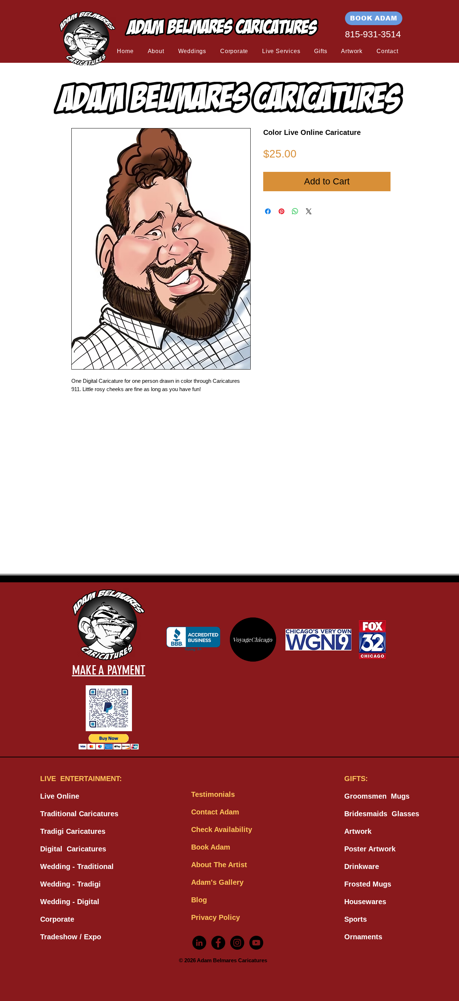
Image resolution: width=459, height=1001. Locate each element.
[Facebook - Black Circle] (218, 943)
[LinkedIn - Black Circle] (199, 943)
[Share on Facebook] (268, 211)
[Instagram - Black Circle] (237, 943)
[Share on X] (308, 211)
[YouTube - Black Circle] (256, 943)
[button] (156, 51)
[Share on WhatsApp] (295, 211)
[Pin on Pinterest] (281, 211)
